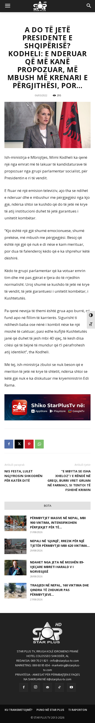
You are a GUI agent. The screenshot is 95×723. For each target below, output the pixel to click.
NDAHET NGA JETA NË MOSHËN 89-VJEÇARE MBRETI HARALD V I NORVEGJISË (57, 567)
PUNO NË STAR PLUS (50, 710)
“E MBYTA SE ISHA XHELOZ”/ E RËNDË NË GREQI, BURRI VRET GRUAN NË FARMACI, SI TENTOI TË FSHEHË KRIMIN (69, 480)
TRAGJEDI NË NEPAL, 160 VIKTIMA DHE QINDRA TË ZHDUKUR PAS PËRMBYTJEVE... (59, 590)
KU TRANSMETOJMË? (18, 710)
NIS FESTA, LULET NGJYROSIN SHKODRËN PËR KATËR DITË (23, 476)
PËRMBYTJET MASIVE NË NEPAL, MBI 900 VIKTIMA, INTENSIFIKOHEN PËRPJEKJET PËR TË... (58, 522)
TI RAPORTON (77, 710)
